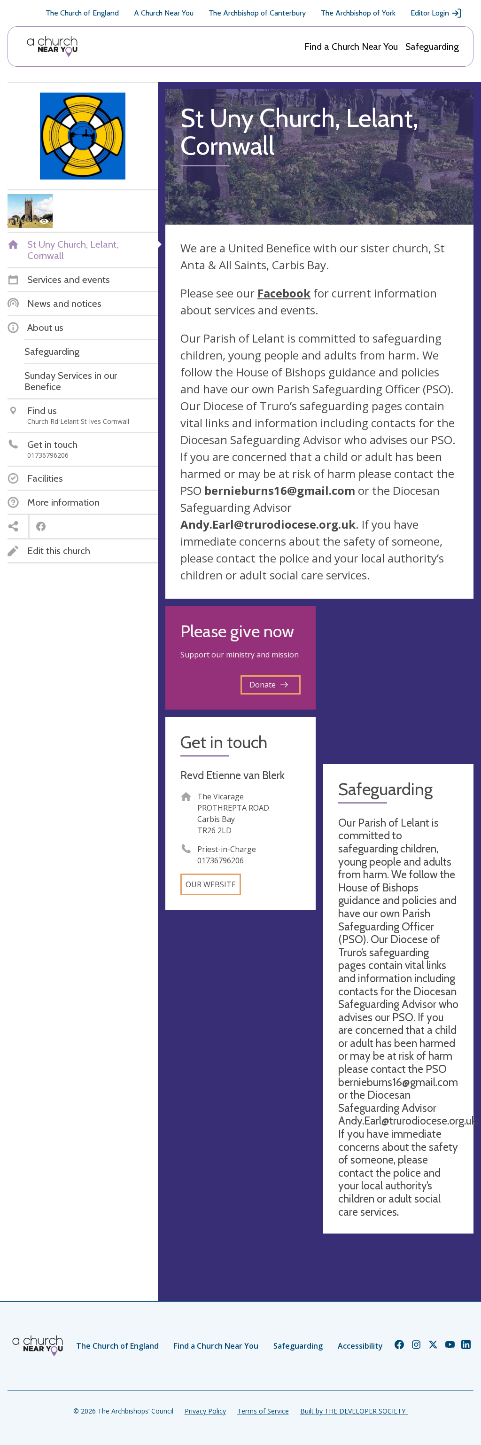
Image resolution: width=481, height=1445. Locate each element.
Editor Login (430, 12)
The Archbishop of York (358, 12)
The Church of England (82, 12)
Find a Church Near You (351, 46)
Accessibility (360, 1346)
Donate (262, 685)
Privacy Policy (205, 1410)
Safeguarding (432, 46)
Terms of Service (263, 1410)
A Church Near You (164, 12)
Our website (211, 884)
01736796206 (220, 860)
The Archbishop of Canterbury (257, 12)
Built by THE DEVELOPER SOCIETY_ (354, 1410)
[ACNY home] (52, 46)
